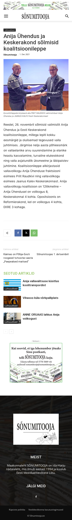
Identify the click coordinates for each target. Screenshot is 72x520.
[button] (6, 16)
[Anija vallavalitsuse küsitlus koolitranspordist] (12, 284)
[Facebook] (18, 233)
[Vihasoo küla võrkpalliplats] (12, 302)
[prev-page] (5, 331)
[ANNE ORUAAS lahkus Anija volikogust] (12, 318)
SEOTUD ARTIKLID (18, 273)
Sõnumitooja (10, 54)
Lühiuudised (10, 30)
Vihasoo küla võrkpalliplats (40, 298)
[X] (26, 233)
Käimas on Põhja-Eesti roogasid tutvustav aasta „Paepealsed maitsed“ (18, 258)
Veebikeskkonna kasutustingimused (45, 509)
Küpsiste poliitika (17, 509)
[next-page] (11, 331)
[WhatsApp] (34, 233)
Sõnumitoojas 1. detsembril (53, 254)
